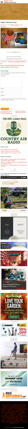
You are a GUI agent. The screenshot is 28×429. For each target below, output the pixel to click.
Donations (12, 414)
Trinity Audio (13, 52)
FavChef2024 (4, 415)
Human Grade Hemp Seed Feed (18, 405)
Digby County (20, 65)
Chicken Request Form (10, 413)
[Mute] (21, 177)
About (3, 404)
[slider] (25, 177)
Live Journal (11, 419)
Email (2, 91)
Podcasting (8, 420)
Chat (2, 413)
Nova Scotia (15, 67)
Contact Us (20, 413)
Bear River (7, 65)
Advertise (8, 404)
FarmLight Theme (8, 427)
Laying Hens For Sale (14, 422)
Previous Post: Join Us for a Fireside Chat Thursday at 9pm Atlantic (6, 112)
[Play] (2, 177)
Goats (10, 415)
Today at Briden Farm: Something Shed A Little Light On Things (13, 160)
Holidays (18, 61)
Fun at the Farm (12, 61)
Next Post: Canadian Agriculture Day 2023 (20, 112)
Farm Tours (19, 414)
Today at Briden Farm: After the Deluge (10, 151)
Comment (3, 75)
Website (3, 95)
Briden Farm (14, 65)
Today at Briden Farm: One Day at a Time (11, 152)
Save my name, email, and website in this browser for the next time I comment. (13, 99)
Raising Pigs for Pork (18, 420)
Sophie (3, 419)
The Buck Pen (18, 418)
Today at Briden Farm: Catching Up (9, 149)
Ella (13, 415)
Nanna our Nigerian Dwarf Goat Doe (9, 417)
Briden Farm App (20, 410)
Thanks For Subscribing (18, 412)
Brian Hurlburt (15, 25)
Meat (17, 419)
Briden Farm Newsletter (6, 412)
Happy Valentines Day (6, 67)
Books (13, 410)
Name (2, 88)
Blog (9, 410)
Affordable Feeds (17, 404)
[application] (14, 177)
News (21, 419)
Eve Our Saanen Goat (20, 415)
